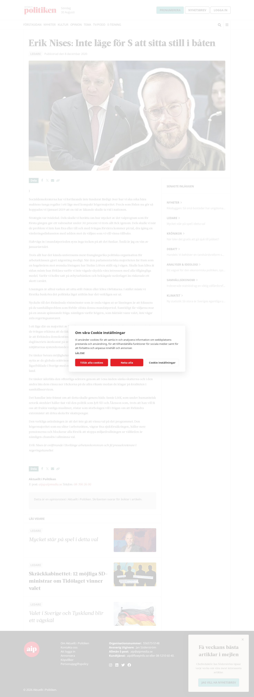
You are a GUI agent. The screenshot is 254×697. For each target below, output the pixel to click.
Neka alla (127, 362)
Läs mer (80, 352)
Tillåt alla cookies (91, 362)
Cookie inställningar (162, 362)
